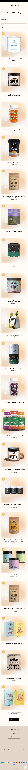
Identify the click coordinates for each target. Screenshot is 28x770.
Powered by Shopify (14, 768)
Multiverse (15, 767)
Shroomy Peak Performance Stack (14, 368)
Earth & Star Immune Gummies (14, 231)
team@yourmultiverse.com (14, 738)
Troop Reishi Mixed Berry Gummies (14, 402)
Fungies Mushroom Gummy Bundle (14, 435)
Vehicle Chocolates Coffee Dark (14, 335)
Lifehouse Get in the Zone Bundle (14, 574)
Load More (14, 719)
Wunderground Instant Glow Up (14, 643)
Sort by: (3, 24)
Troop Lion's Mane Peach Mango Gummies (14, 129)
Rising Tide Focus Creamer (14, 162)
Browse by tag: (4, 19)
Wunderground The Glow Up (14, 712)
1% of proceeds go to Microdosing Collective (14, 741)
